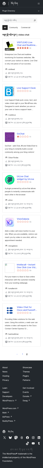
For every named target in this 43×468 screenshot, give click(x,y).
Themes (26, 371)
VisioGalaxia (23, 219)
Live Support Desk (26, 88)
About (5, 367)
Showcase (27, 367)
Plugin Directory (8, 11)
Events (26, 392)
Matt (5, 412)
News (4, 371)
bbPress (7, 417)
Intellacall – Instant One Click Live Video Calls (27, 266)
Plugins (26, 376)
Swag (26, 400)
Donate (27, 396)
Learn (4, 388)
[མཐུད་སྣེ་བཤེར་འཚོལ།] (34, 20)
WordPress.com (10, 408)
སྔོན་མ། (17, 354)
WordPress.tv (9, 400)
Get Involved (28, 388)
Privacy (5, 380)
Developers (7, 396)
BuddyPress (8, 421)
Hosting (5, 376)
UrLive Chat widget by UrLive (25, 177)
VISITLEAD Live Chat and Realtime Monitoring (26, 44)
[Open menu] (39, 3)
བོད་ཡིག (10, 432)
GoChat (20, 133)
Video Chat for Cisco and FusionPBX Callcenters (27, 308)
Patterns (26, 380)
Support (5, 392)
